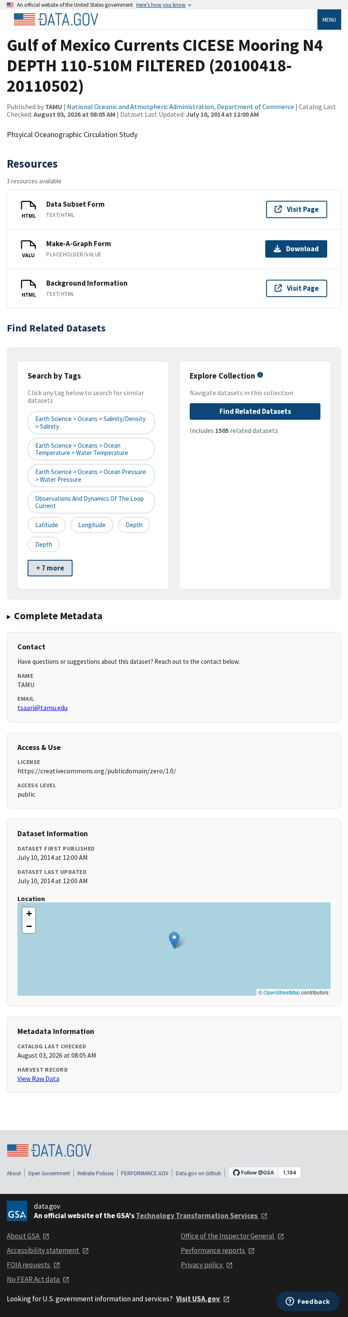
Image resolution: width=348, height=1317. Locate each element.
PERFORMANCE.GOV (144, 1173)
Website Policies (95, 1173)
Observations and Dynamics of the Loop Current (89, 502)
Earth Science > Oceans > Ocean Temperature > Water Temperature (81, 449)
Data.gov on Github (198, 1173)
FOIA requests (29, 1264)
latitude (46, 525)
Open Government (49, 1173)
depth (134, 525)
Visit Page (303, 209)
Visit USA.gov (198, 1298)
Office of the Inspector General (228, 1236)
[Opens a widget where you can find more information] (308, 1302)
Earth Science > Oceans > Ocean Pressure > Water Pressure (90, 475)
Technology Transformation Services (197, 1215)
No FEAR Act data (34, 1279)
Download (302, 248)
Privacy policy (202, 1264)
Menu (329, 19)
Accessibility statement (43, 1250)
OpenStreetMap (282, 992)
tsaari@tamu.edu (42, 707)
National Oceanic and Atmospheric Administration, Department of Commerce (180, 106)
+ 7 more (50, 568)
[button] (174, 940)
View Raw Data (38, 1078)
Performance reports (213, 1250)
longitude (92, 525)
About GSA (24, 1236)
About (14, 1173)
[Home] (56, 19)
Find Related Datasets (255, 411)
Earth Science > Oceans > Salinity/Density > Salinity (90, 422)
